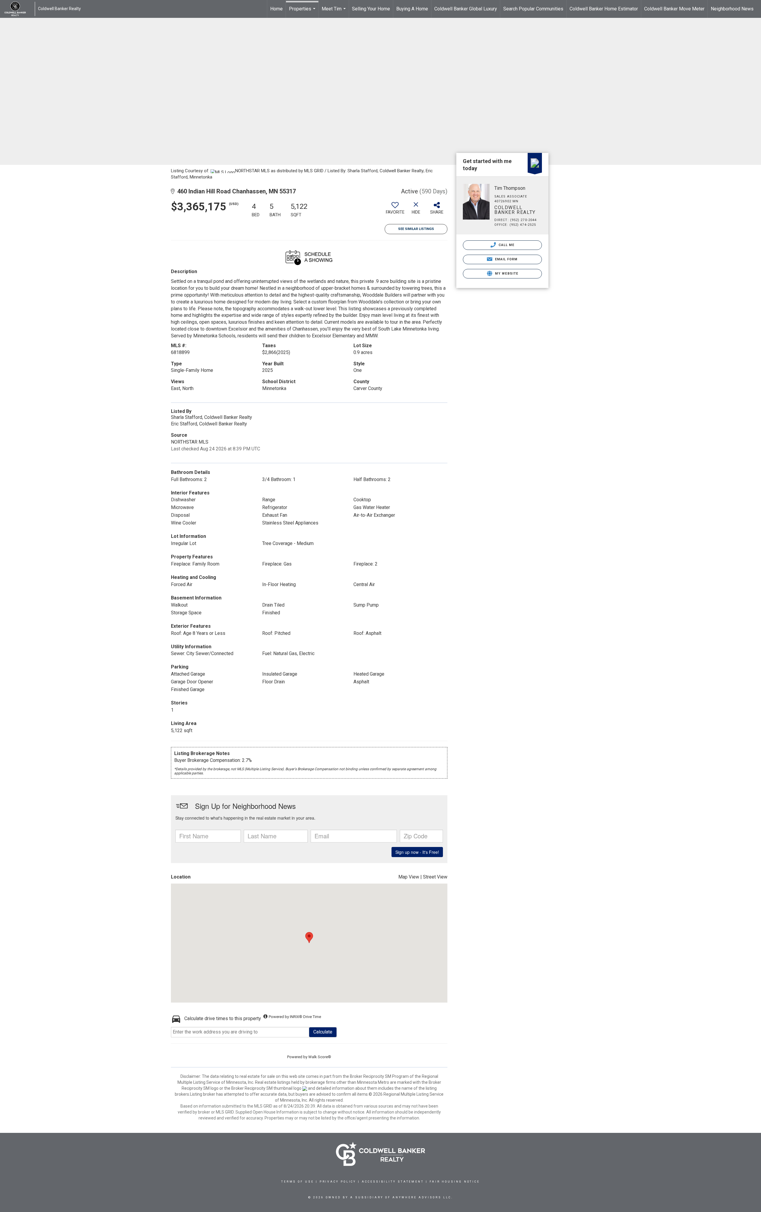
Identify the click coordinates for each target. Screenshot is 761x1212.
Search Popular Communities (533, 9)
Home (276, 9)
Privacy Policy (338, 1181)
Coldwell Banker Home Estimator (604, 9)
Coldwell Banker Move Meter (674, 9)
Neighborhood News (732, 9)
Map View (408, 877)
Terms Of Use (297, 1181)
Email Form (505, 259)
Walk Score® (319, 1057)
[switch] (395, 210)
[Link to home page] (18, 9)
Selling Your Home (371, 9)
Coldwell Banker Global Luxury (465, 9)
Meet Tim (334, 12)
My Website (506, 273)
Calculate (322, 1032)
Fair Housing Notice (455, 1181)
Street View (435, 877)
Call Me (506, 245)
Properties (303, 12)
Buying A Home (412, 9)
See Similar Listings (416, 229)
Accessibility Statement (393, 1181)
